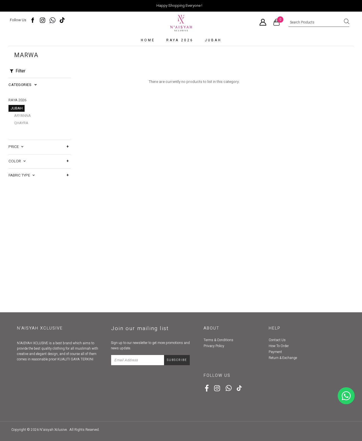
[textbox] (318, 22)
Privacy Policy (214, 346)
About (211, 328)
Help (275, 328)
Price (14, 147)
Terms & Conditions (218, 340)
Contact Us (277, 340)
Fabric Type (20, 175)
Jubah (213, 40)
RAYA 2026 (179, 40)
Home (148, 40)
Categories (21, 85)
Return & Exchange (283, 357)
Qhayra (21, 123)
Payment (275, 351)
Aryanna (22, 115)
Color (15, 161)
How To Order (279, 346)
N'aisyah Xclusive (53, 429)
